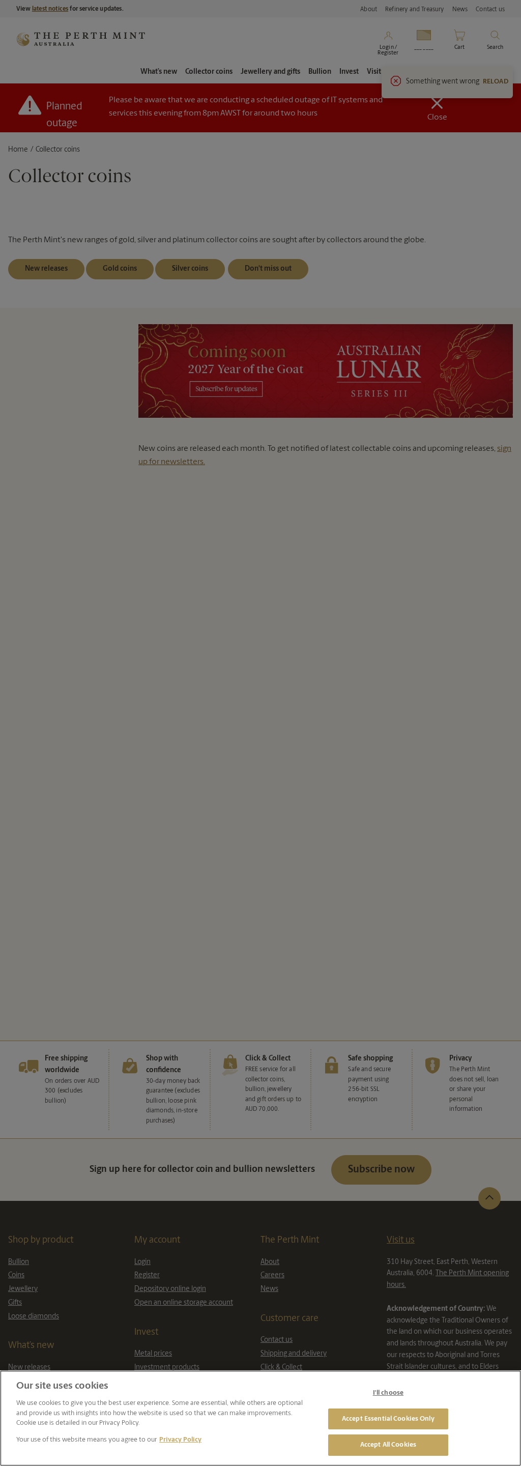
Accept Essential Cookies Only (388, 1419)
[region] (260, 1418)
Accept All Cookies (388, 1445)
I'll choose (388, 1393)
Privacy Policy (180, 1439)
